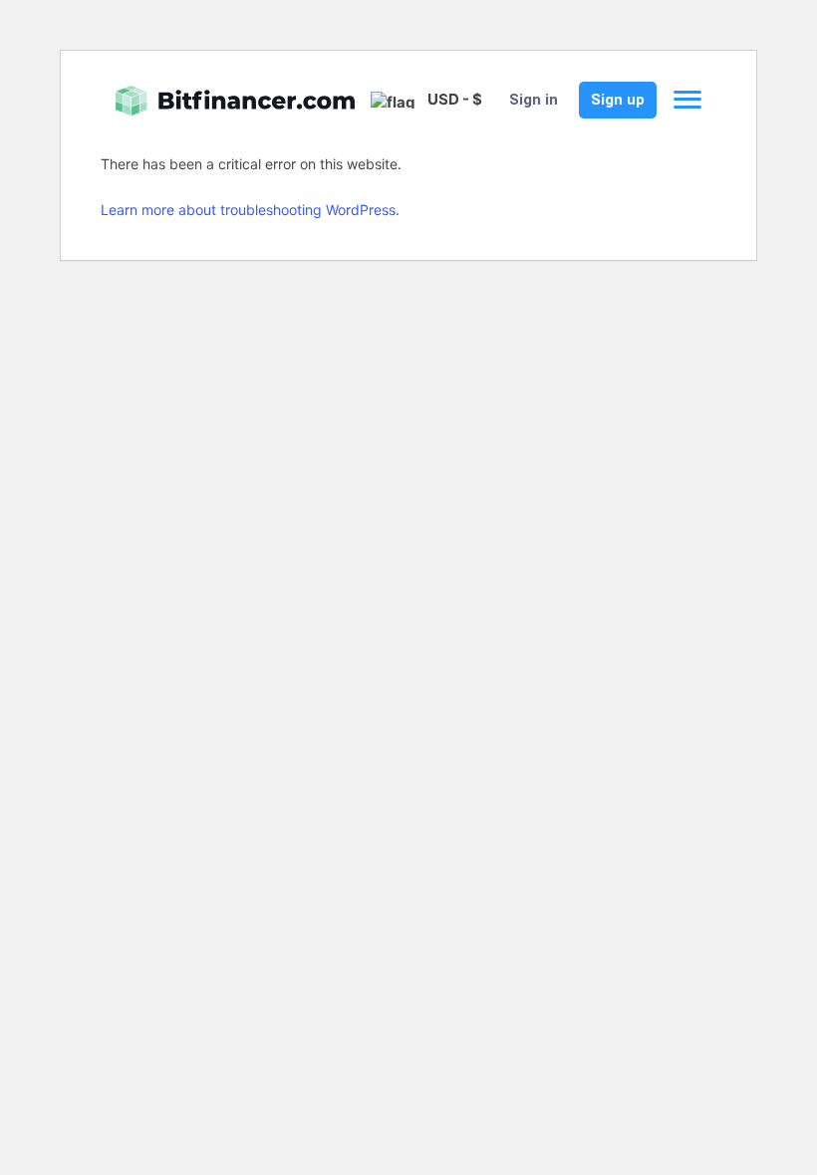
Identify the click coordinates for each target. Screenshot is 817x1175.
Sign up (618, 100)
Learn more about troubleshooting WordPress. (250, 209)
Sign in (533, 100)
